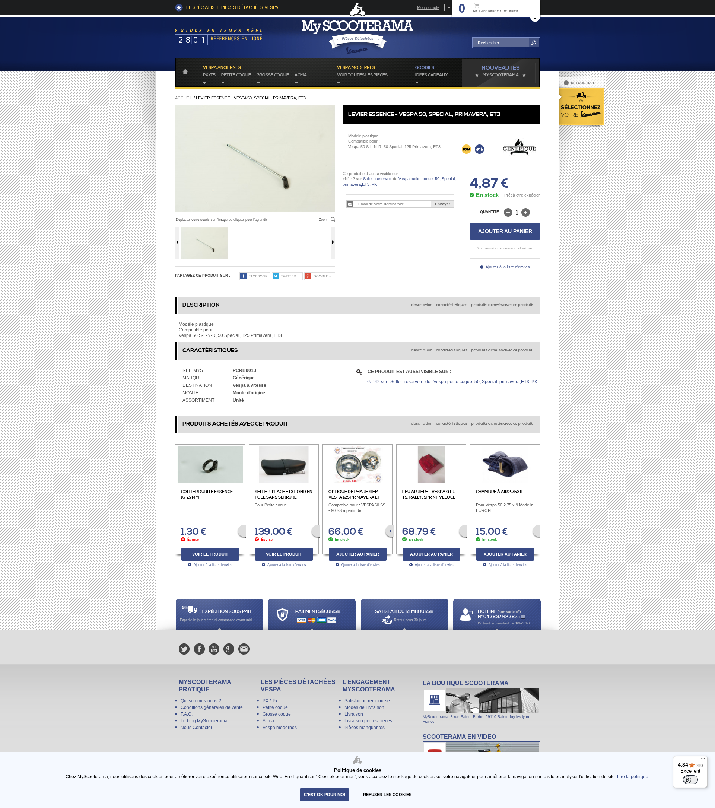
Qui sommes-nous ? (201, 700)
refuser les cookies (387, 794)
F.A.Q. (187, 714)
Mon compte (428, 7)
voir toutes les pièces (362, 75)
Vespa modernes (280, 727)
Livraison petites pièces (368, 720)
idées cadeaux (431, 75)
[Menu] (703, 760)
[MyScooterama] (357, 37)
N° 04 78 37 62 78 (496, 617)
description (421, 305)
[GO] (534, 42)
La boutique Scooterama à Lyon (481, 701)
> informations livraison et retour (504, 248)
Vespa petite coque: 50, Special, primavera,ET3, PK (484, 381)
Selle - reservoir (377, 178)
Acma (301, 75)
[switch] (690, 779)
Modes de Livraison (364, 707)
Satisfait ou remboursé (367, 700)
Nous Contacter (196, 727)
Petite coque (236, 75)
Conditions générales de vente (212, 707)
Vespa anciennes (222, 67)
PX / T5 (270, 700)
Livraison (353, 714)
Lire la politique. (633, 776)
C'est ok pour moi (324, 794)
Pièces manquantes (364, 727)
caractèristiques (451, 305)
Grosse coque (273, 75)
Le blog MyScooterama (204, 720)
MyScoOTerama (501, 75)
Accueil (184, 98)
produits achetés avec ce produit (502, 305)
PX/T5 (209, 75)
